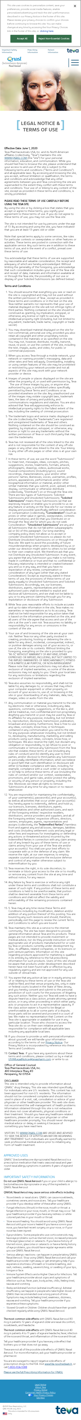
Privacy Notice (54, 1042)
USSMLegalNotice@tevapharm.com (29, 1059)
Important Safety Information (9, 51)
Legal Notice (40, 1384)
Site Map (41, 1397)
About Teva (40, 1387)
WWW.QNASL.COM (16, 158)
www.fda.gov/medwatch (58, 1364)
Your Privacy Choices (43, 1395)
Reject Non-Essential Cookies (54, 38)
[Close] (75, 6)
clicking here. (47, 31)
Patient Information (53, 51)
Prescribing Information (33, 51)
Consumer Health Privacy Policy (40, 1392)
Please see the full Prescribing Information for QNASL (33, 1372)
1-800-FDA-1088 (17, 1367)
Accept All (22, 38)
